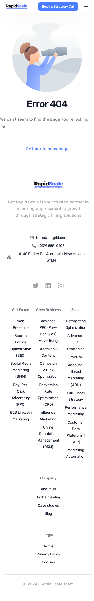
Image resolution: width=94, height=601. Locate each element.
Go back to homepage (47, 148)
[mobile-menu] (86, 6)
